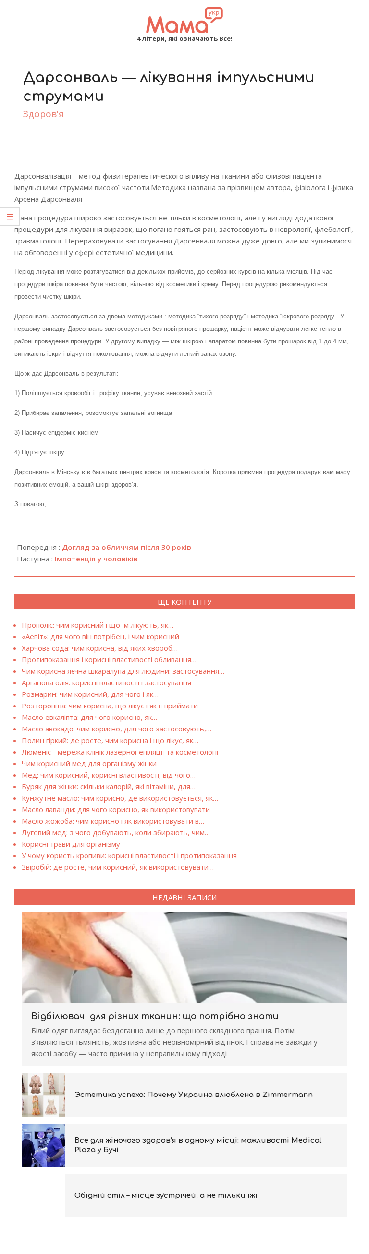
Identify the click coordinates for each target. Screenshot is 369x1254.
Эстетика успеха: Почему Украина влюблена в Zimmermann (193, 1095)
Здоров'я (43, 114)
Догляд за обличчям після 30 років (126, 547)
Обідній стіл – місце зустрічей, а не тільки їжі (166, 1196)
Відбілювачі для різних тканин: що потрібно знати (155, 1016)
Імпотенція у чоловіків (96, 558)
